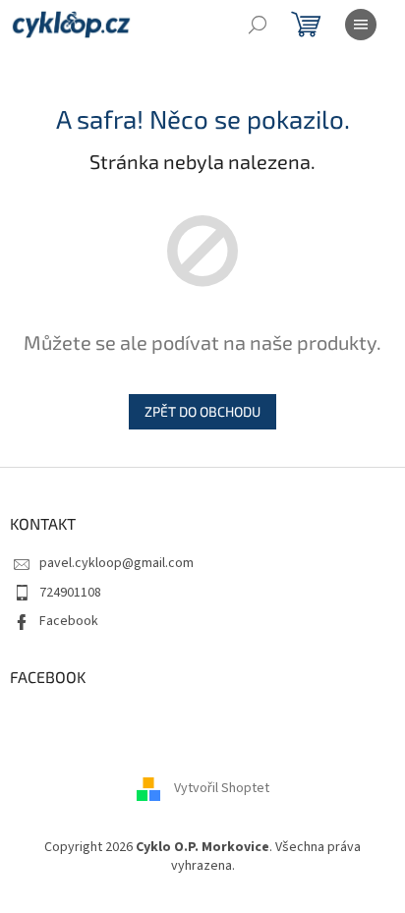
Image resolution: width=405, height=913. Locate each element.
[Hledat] (257, 24)
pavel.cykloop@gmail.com (116, 563)
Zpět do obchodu (202, 411)
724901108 (70, 592)
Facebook (68, 621)
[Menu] (360, 24)
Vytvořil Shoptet (221, 788)
